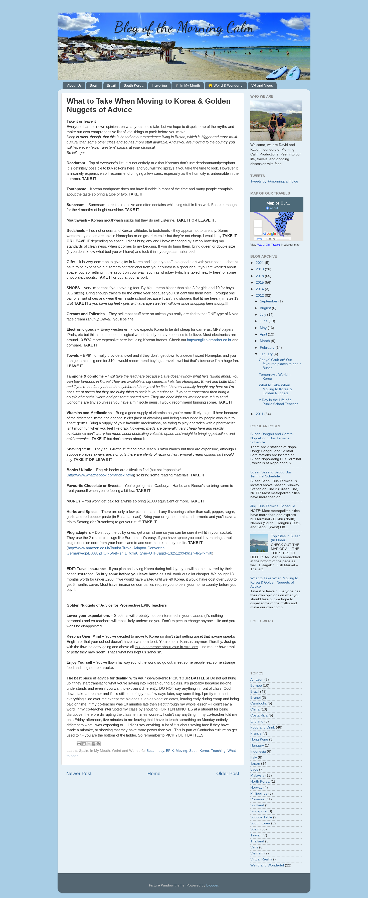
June (264, 321)
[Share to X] (88, 743)
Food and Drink (262, 727)
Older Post (227, 773)
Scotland (257, 805)
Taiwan (256, 835)
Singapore (258, 811)
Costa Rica (259, 715)
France (256, 733)
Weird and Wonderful (267, 865)
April (264, 334)
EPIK (170, 751)
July (263, 314)
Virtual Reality (261, 859)
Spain (94, 85)
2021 (260, 263)
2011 (260, 414)
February (267, 347)
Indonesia (258, 751)
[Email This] (79, 743)
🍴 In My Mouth (187, 85)
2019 (260, 269)
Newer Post (78, 773)
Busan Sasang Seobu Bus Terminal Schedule (271, 474)
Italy (253, 757)
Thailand (257, 841)
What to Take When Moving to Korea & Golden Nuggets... (275, 389)
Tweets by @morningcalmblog (274, 181)
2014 (260, 289)
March (265, 341)
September (269, 301)
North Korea (260, 781)
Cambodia (258, 703)
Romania (257, 799)
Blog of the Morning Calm (184, 27)
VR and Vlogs (262, 85)
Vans (254, 847)
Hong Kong (259, 739)
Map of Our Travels (269, 244)
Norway (256, 787)
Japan (255, 763)
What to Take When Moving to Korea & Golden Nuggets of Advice (274, 582)
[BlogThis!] (83, 743)
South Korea (133, 85)
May (264, 328)
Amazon (256, 679)
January (267, 354)
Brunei (255, 697)
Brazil (111, 85)
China (255, 709)
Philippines (258, 793)
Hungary (257, 745)
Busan (151, 751)
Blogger (212, 885)
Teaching (218, 751)
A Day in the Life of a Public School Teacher (278, 402)
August (266, 308)
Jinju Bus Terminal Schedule (272, 506)
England (256, 721)
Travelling (159, 85)
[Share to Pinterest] (98, 743)
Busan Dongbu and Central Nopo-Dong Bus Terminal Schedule (271, 438)
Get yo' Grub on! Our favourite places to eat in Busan (280, 364)
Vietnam (256, 853)
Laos (254, 769)
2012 (260, 295)
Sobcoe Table (261, 817)
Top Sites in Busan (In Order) (285, 538)
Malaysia (257, 775)
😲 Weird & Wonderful (225, 85)
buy (161, 751)
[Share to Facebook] (93, 743)
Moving (181, 751)
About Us (74, 85)
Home (153, 773)
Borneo (256, 685)
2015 (260, 282)
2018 (260, 276)
